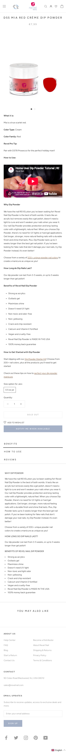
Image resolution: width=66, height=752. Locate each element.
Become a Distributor (43, 640)
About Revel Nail (41, 645)
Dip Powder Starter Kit (35, 359)
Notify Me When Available (33, 429)
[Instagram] (25, 737)
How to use (13, 451)
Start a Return (10, 655)
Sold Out (33, 415)
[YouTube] (45, 737)
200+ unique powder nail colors (43, 257)
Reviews (10, 459)
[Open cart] (62, 6)
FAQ (6, 645)
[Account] (51, 6)
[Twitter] (16, 737)
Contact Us (9, 660)
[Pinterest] (35, 737)
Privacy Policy (39, 655)
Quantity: (8, 397)
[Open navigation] (4, 6)
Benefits (10, 443)
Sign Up (13, 723)
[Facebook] (6, 737)
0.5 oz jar (9, 390)
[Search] (45, 6)
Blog (6, 650)
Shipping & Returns (42, 650)
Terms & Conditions (42, 660)
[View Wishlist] (56, 6)
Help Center (10, 640)
